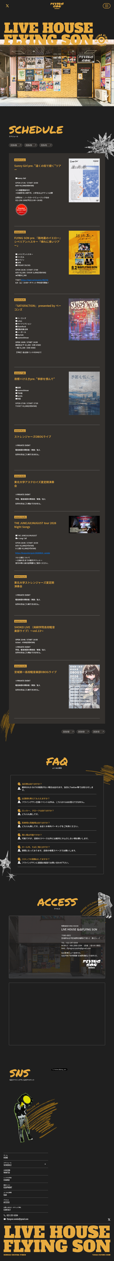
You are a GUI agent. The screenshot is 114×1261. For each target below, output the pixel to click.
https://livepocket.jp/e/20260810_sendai (32, 553)
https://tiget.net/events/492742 (34, 280)
